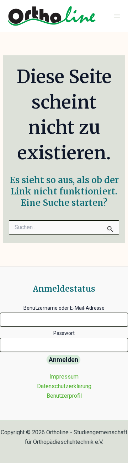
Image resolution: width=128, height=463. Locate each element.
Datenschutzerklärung (64, 386)
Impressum (64, 376)
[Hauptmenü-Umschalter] (117, 16)
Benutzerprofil (64, 395)
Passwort (64, 333)
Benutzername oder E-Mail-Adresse (64, 308)
